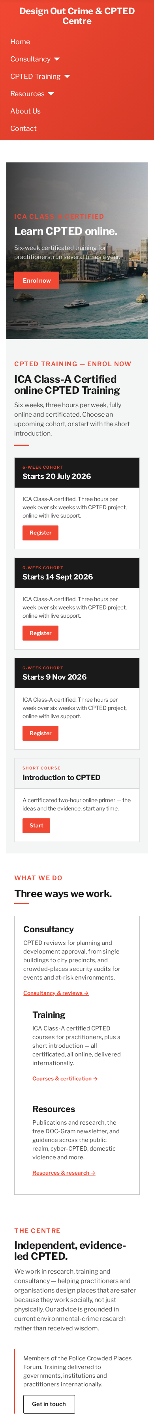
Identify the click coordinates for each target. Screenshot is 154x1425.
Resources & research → (64, 1173)
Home (20, 41)
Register (41, 532)
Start (36, 825)
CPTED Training (35, 76)
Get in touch (49, 1404)
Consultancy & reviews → (56, 993)
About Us (25, 111)
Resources (27, 93)
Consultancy (30, 59)
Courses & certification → (65, 1078)
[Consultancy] (55, 59)
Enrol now (37, 280)
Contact (23, 128)
